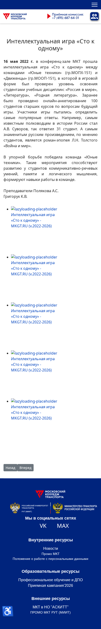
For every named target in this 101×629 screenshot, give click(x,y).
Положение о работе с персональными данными (50, 559)
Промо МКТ (51, 554)
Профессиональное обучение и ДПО (50, 580)
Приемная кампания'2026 (50, 586)
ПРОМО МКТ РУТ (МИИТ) (50, 612)
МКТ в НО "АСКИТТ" (51, 607)
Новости (50, 548)
